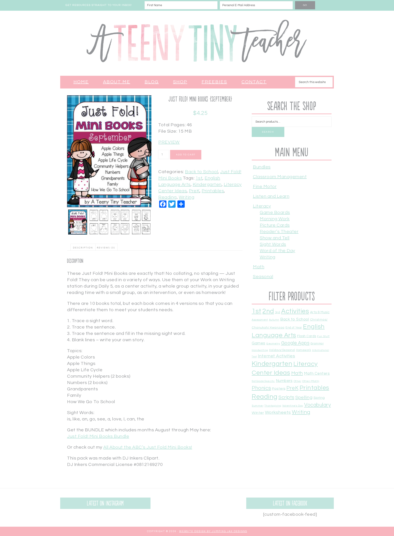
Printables (213, 191)
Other (297, 381)
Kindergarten (207, 184)
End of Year (293, 327)
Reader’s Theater (279, 231)
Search (268, 132)
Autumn (274, 320)
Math (258, 267)
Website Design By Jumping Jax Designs (213, 531)
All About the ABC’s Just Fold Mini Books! (147, 447)
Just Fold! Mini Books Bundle (98, 436)
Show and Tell (275, 238)
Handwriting (260, 350)
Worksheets (278, 412)
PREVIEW (169, 142)
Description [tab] (83, 248)
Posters (278, 388)
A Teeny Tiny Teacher (197, 43)
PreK (194, 191)
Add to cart (185, 155)
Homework (303, 350)
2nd (268, 311)
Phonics (261, 388)
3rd (277, 312)
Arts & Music (320, 312)
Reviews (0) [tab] (106, 248)
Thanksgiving (272, 406)
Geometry (273, 343)
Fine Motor (265, 186)
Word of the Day (277, 250)
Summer (257, 405)
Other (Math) (310, 381)
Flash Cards (306, 336)
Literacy (262, 206)
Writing (186, 197)
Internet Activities (276, 356)
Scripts (286, 397)
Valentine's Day (292, 405)
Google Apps (295, 343)
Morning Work (275, 219)
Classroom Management (280, 176)
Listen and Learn (271, 196)
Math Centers (317, 374)
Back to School (201, 171)
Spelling (303, 397)
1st (199, 178)
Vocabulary (317, 405)
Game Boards (275, 212)
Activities (295, 311)
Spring (319, 397)
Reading (167, 197)
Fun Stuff (323, 336)
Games (258, 343)
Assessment (260, 319)
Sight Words (273, 244)
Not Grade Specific (263, 381)
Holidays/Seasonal (282, 350)
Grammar (317, 343)
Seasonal (263, 276)
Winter (258, 413)
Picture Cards (275, 225)
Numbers (284, 381)
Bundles (262, 167)
